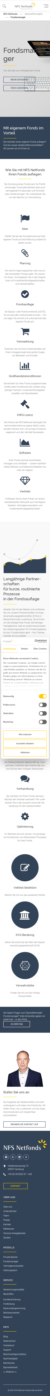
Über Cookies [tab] (40, 649)
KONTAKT (15, 1186)
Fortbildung (9, 1304)
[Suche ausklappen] (4, 6)
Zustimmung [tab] (9, 649)
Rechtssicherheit (11, 1312)
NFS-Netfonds (10, 14)
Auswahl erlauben (25, 743)
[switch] (43, 705)
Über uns (7, 1206)
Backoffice (8, 1294)
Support (7, 1349)
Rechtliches (9, 1363)
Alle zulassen (25, 734)
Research (7, 1317)
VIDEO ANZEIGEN (19, 88)
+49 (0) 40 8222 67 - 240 (20, 1174)
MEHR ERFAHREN (19, 79)
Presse (6, 1220)
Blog (5, 1336)
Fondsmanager (10, 1261)
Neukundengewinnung (14, 1308)
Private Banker (10, 1257)
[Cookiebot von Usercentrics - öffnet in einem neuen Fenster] (35, 641)
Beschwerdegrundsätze (14, 1354)
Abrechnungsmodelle (13, 1289)
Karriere (7, 1224)
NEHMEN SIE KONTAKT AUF (24, 1124)
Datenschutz (9, 1341)
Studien (7, 1237)
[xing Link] (26, 1157)
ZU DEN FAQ (17, 1024)
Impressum (8, 1345)
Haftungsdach (10, 1270)
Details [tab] (24, 649)
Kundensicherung (11, 1299)
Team (6, 1215)
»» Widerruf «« (10, 1372)
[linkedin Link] (19, 1157)
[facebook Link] (6, 1157)
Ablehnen (25, 752)
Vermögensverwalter (13, 1266)
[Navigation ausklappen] (45, 6)
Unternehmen (10, 1211)
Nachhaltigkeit (10, 1358)
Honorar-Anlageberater (14, 1233)
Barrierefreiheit (10, 1367)
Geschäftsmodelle (33, 14)
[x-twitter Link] (13, 1157)
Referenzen (8, 1229)
